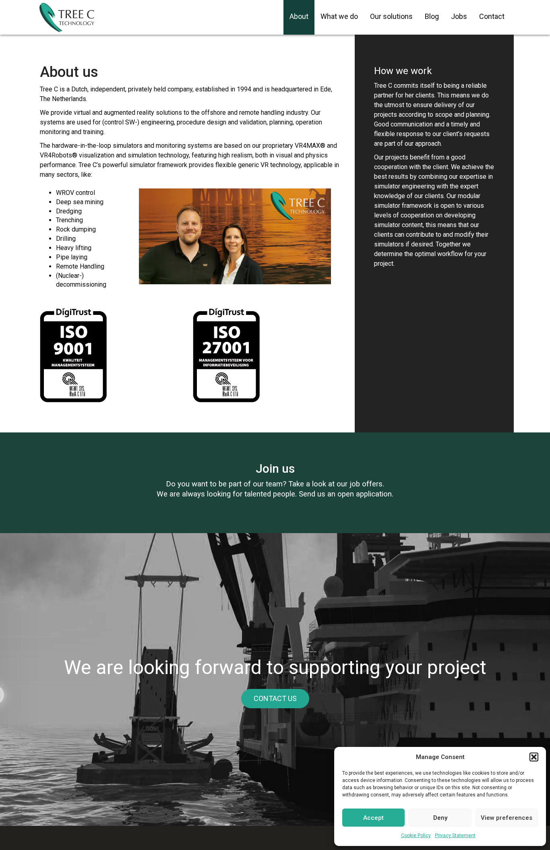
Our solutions (391, 16)
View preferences (506, 817)
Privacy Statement (455, 835)
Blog (432, 16)
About (298, 16)
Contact (492, 16)
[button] (534, 757)
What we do (339, 16)
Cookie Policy (416, 835)
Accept (373, 817)
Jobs (459, 16)
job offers (366, 484)
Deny (440, 817)
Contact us (275, 698)
